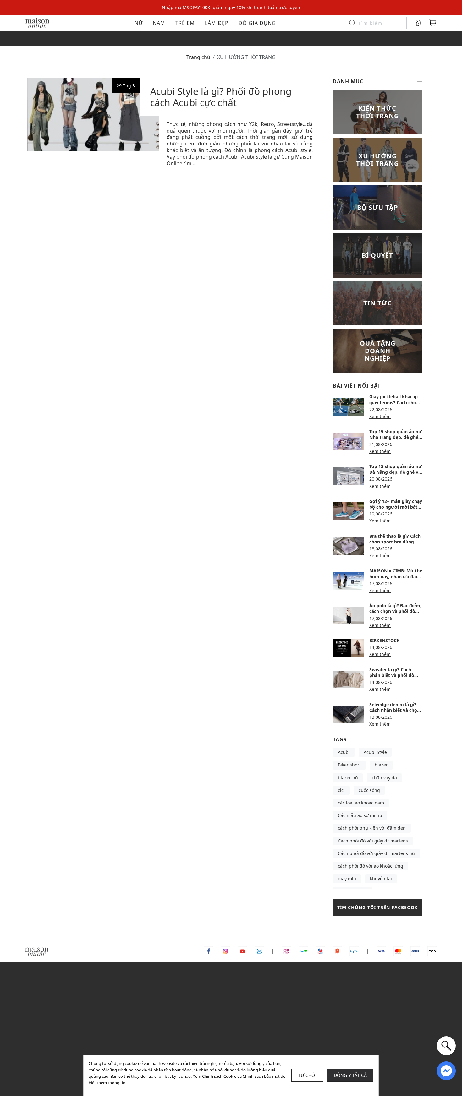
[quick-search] (446, 1045)
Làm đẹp (216, 22)
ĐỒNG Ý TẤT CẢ (350, 1075)
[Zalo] (259, 951)
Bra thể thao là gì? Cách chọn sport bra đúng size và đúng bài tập (395, 541)
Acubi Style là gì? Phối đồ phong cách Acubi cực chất (220, 97)
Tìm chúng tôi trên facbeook (377, 907)
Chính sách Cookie (219, 1076)
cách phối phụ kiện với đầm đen (372, 828)
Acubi (344, 752)
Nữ (139, 22)
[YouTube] (242, 951)
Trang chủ (198, 57)
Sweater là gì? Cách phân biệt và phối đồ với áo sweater (391, 675)
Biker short (349, 765)
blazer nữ (348, 778)
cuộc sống (369, 790)
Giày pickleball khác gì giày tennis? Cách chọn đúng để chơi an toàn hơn (394, 405)
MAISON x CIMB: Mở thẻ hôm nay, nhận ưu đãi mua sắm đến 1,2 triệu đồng (395, 579)
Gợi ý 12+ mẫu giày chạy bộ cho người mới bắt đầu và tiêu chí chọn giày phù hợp (395, 509)
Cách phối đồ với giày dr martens (373, 841)
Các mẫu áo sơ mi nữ (360, 815)
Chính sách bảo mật (261, 1076)
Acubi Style (375, 752)
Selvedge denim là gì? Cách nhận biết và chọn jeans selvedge (394, 710)
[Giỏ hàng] (432, 22)
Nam (159, 22)
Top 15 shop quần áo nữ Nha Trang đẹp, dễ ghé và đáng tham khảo (395, 437)
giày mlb (347, 878)
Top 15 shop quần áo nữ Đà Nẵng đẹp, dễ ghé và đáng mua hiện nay (395, 472)
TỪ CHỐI (307, 1075)
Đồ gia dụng (257, 22)
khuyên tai (381, 878)
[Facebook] (208, 951)
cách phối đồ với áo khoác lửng (370, 866)
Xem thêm (380, 416)
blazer (381, 765)
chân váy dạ (384, 778)
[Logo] (37, 22)
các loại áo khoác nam (361, 803)
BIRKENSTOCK (384, 640)
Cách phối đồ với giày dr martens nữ (376, 853)
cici (341, 790)
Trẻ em (185, 22)
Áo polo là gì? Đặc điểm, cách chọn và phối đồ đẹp (395, 611)
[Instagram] (225, 951)
